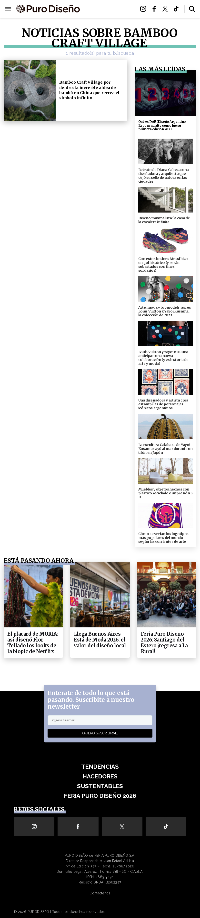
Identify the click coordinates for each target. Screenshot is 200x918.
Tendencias (100, 766)
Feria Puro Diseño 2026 (107, 15)
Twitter (166, 8)
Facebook (155, 8)
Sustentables (107, 9)
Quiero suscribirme (100, 733)
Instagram (144, 8)
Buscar (192, 8)
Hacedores (100, 776)
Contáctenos (100, 893)
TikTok (177, 8)
